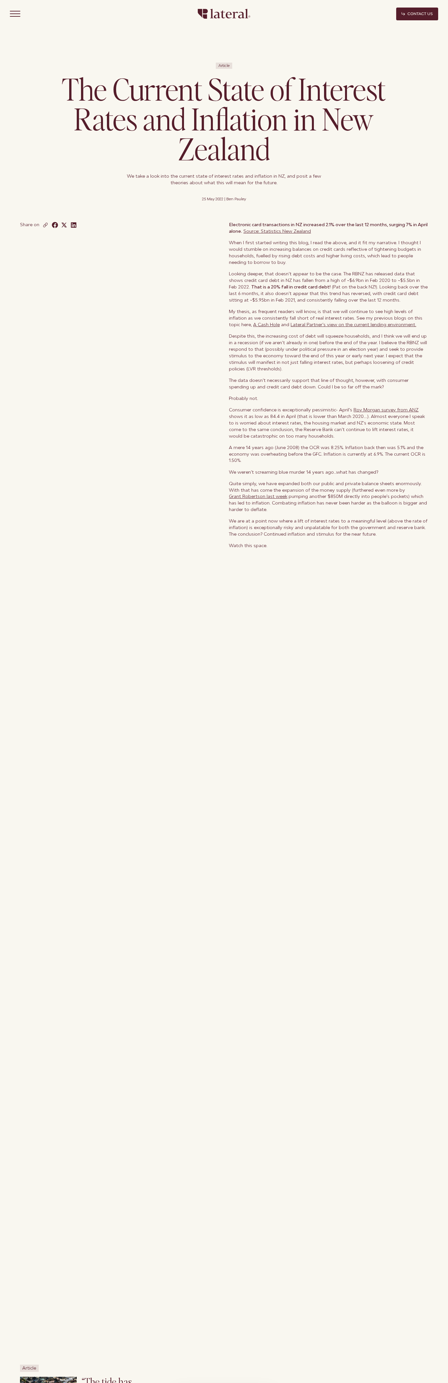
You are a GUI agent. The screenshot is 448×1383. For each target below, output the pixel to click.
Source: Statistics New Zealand (277, 231)
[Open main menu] (15, 14)
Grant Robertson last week (258, 496)
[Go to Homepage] (223, 14)
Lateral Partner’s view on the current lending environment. (353, 324)
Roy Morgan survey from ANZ (386, 409)
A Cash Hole (266, 324)
